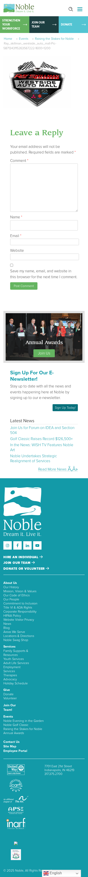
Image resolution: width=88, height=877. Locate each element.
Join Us (44, 353)
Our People (11, 599)
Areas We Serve (14, 632)
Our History (11, 587)
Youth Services (13, 659)
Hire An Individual (21, 557)
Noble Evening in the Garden (23, 721)
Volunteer (10, 698)
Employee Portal (15, 751)
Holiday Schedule (15, 683)
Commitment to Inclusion (20, 603)
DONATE (66, 24)
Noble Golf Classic (15, 725)
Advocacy (10, 679)
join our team (17, 563)
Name (16, 217)
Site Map (9, 746)
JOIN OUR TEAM (38, 24)
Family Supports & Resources (15, 653)
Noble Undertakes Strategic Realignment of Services (33, 458)
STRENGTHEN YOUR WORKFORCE (11, 24)
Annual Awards (13, 733)
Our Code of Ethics (16, 595)
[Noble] (18, 8)
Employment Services (12, 669)
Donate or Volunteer (24, 569)
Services (9, 646)
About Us (10, 583)
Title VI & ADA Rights (17, 607)
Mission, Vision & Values (19, 591)
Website (17, 250)
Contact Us (11, 742)
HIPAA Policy (12, 616)
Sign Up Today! (65, 408)
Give (6, 690)
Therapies (10, 675)
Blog (6, 628)
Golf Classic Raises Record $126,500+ (41, 438)
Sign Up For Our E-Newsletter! (32, 376)
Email (15, 235)
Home (8, 39)
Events (23, 39)
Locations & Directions (18, 636)
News (7, 624)
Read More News (52, 469)
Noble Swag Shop (15, 640)
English (55, 873)
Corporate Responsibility (20, 611)
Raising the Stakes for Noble (54, 39)
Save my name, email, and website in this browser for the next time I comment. (43, 274)
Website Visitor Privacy (18, 620)
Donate (8, 694)
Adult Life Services (16, 663)
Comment (19, 160)
